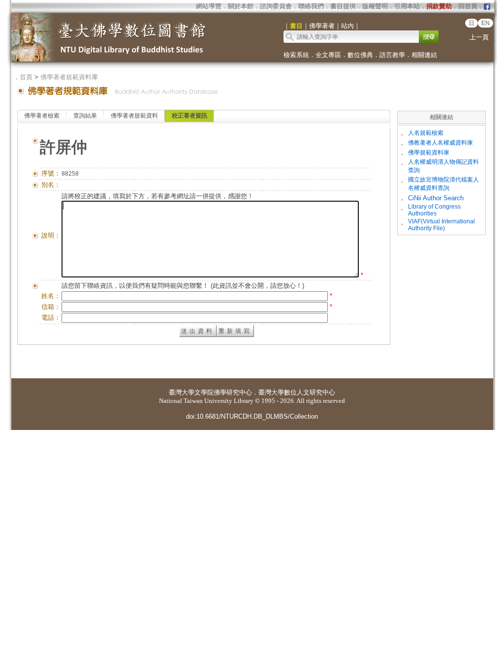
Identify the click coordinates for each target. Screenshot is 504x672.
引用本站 (407, 6)
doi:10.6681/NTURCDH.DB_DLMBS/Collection (252, 416)
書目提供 (343, 6)
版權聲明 (375, 6)
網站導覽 (208, 6)
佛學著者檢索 (42, 115)
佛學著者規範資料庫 (69, 77)
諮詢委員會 (276, 6)
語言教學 (392, 55)
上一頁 (479, 37)
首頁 (26, 77)
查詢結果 (85, 115)
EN (485, 23)
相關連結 (424, 55)
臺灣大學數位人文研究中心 (296, 392)
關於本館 (240, 6)
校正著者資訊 (189, 115)
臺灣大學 (181, 392)
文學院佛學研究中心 (223, 392)
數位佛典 (360, 55)
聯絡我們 (311, 6)
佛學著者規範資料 (134, 115)
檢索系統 (296, 55)
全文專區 (328, 55)
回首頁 (467, 6)
